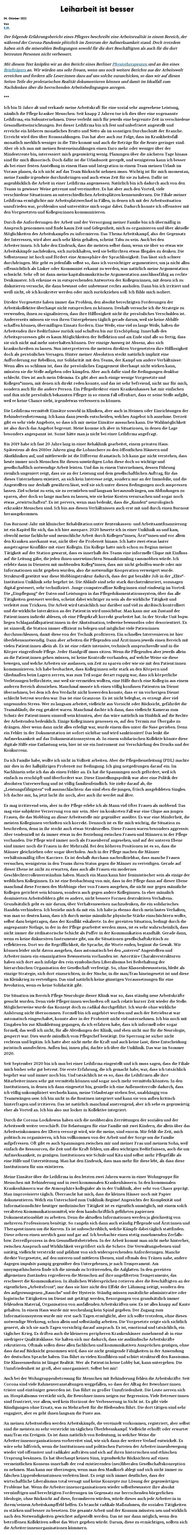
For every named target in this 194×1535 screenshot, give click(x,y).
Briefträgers (15, 70)
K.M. (7, 27)
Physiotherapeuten (130, 64)
